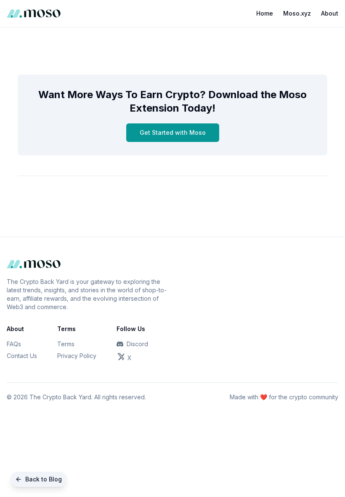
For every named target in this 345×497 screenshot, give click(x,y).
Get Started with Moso (173, 132)
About (329, 13)
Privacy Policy (76, 355)
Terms (65, 343)
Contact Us (22, 355)
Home (264, 13)
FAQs (14, 343)
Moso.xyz (297, 13)
